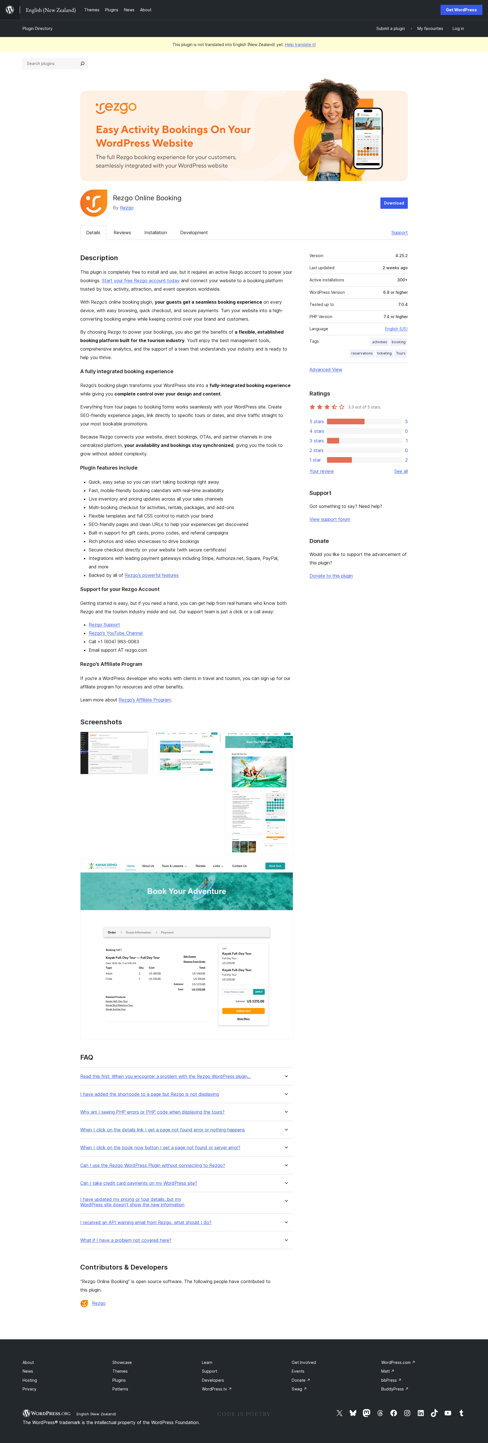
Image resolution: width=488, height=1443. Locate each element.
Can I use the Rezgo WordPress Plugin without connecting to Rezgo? (152, 1165)
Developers (213, 1380)
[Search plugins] (82, 63)
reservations (362, 353)
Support (399, 232)
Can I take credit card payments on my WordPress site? (138, 1183)
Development (194, 232)
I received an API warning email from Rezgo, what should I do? (146, 1222)
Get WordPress (461, 9)
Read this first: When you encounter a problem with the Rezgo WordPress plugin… (165, 1076)
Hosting (30, 1380)
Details (93, 232)
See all (401, 471)
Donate (301, 1380)
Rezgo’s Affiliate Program (145, 700)
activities (379, 342)
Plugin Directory (38, 28)
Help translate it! (300, 44)
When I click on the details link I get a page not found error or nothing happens (162, 1130)
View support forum (330, 519)
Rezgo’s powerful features (152, 575)
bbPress (391, 1380)
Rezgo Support (104, 624)
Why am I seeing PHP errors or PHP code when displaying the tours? (152, 1112)
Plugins (119, 1380)
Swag (299, 1389)
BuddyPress (395, 1389)
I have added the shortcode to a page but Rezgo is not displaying (149, 1094)
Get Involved (304, 1362)
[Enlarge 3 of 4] (285, 739)
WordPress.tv (217, 1389)
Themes (120, 1371)
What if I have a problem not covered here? (125, 1240)
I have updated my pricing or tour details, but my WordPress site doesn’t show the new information (132, 1202)
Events (298, 1371)
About (28, 1362)
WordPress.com (398, 1362)
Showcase (122, 1362)
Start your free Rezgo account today (141, 280)
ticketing (384, 353)
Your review (322, 471)
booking (399, 342)
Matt (388, 1371)
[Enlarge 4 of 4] (285, 867)
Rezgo (127, 207)
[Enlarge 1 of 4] (140, 739)
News (28, 1371)
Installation (155, 232)
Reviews (122, 232)
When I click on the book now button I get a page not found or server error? (160, 1147)
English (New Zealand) (96, 1414)
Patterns (120, 1389)
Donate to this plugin (331, 576)
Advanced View (326, 369)
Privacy (29, 1389)
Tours (401, 353)
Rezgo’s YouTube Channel (116, 633)
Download (394, 203)
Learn (207, 1362)
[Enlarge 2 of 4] (213, 739)
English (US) (396, 328)
